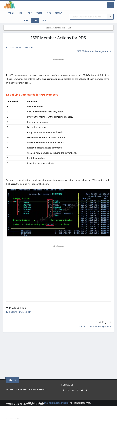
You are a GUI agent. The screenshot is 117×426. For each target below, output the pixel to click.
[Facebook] (63, 390)
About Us (11, 389)
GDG (44, 20)
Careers (23, 389)
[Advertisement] (58, 66)
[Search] (110, 17)
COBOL (11, 13)
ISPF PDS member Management (93, 51)
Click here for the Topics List (58, 27)
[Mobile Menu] (110, 5)
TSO (26, 20)
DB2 (30, 13)
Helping (39, 404)
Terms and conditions (19, 404)
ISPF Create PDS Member (20, 47)
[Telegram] (82, 390)
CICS (49, 13)
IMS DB (58, 13)
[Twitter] (68, 390)
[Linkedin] (73, 390)
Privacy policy (38, 389)
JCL (20, 13)
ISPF (35, 20)
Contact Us (13, 418)
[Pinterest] (87, 390)
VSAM (39, 13)
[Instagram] (77, 390)
